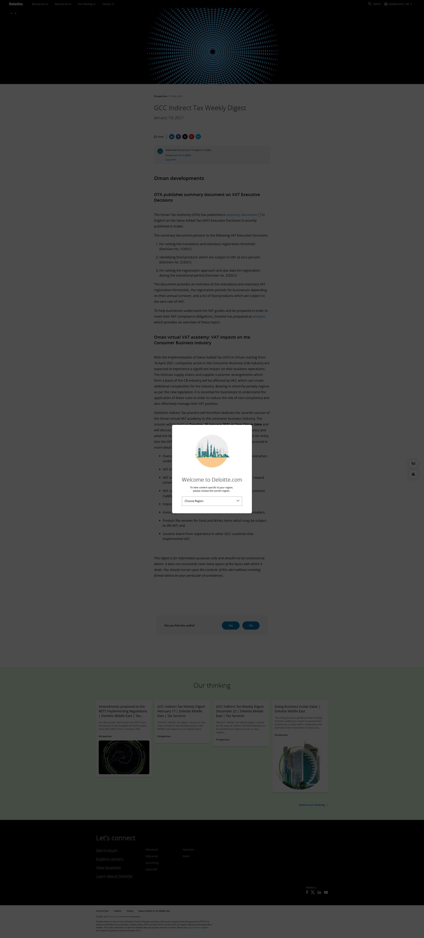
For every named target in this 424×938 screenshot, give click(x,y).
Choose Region (194, 501)
